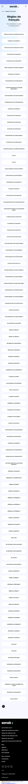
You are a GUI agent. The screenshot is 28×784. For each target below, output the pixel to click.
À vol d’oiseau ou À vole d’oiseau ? (14, 316)
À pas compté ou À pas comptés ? (14, 168)
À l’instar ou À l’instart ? (14, 109)
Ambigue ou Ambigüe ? (14, 617)
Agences (4, 747)
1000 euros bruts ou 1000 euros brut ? (14, 34)
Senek (14, 6)
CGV (3, 770)
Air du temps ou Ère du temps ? (14, 544)
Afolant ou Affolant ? (14, 517)
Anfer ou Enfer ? (14, 677)
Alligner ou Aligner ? (14, 591)
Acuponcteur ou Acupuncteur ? (14, 449)
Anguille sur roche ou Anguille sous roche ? (14, 684)
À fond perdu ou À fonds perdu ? (14, 81)
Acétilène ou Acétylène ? (14, 403)
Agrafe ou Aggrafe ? (14, 531)
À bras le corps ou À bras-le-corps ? (14, 47)
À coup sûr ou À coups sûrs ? (14, 61)
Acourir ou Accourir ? (14, 423)
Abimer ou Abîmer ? (14, 336)
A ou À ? (14, 162)
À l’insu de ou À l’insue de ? (14, 115)
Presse (3, 761)
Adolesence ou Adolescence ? (14, 477)
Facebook (11, 766)
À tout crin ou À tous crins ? (14, 236)
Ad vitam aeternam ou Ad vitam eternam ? (14, 463)
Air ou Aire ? (14, 557)
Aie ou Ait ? (14, 537)
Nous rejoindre (5, 752)
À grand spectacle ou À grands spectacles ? (14, 88)
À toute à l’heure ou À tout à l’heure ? (14, 270)
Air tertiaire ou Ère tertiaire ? (14, 564)
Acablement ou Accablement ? (14, 370)
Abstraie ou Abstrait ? (14, 363)
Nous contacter (6, 756)
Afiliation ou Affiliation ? (14, 504)
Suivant (16, 713)
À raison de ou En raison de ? (14, 216)
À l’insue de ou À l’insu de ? (14, 122)
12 (17, 710)
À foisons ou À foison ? (14, 74)
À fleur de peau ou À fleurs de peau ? (14, 67)
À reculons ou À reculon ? (14, 223)
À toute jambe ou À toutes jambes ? (14, 296)
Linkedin (5, 766)
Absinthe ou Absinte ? (14, 356)
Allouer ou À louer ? (14, 597)
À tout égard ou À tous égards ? (14, 250)
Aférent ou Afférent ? (14, 491)
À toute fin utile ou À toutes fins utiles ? (14, 283)
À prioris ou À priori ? (14, 188)
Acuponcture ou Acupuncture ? (14, 456)
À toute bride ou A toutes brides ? (14, 276)
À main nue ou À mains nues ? (14, 142)
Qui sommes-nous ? (7, 727)
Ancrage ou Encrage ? (14, 657)
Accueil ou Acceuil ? (14, 396)
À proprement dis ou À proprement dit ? (14, 202)
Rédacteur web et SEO (7, 738)
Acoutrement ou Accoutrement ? (14, 429)
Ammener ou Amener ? (14, 631)
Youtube (8, 766)
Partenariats (5, 759)
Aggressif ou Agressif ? (14, 524)
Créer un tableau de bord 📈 (9, 783)
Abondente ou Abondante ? (14, 343)
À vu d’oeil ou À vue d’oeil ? (14, 323)
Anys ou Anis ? (14, 699)
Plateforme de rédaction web (9, 735)
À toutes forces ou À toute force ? (14, 303)
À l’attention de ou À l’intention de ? (14, 102)
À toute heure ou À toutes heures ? (14, 290)
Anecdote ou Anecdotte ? (14, 671)
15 (10, 713)
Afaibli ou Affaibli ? (14, 484)
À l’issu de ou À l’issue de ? (14, 129)
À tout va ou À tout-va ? (14, 263)
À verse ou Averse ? (14, 310)
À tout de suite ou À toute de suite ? (14, 243)
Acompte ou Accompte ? (14, 410)
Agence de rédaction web (8, 733)
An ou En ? (14, 644)
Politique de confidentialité (8, 774)
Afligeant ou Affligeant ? (14, 511)
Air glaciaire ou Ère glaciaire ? (14, 551)
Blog (3, 744)
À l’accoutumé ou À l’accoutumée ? (14, 95)
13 (21, 710)
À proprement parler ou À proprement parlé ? (14, 209)
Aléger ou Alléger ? (14, 577)
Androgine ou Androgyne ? (14, 664)
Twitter (3, 766)
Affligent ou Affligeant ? (14, 497)
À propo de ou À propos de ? (14, 195)
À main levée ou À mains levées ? (14, 135)
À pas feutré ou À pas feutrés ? (14, 175)
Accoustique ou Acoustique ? (14, 383)
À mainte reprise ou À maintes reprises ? (14, 148)
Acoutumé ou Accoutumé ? (14, 436)
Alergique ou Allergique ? (14, 584)
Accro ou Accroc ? (14, 390)
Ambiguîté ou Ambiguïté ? (14, 624)
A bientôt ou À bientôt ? (14, 41)
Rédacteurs (5, 750)
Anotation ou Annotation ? (14, 692)
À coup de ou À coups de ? (14, 54)
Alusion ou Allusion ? (14, 604)
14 (24, 710)
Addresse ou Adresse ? (14, 471)
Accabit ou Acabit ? (14, 376)
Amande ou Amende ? (14, 611)
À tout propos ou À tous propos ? (14, 256)
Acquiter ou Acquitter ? (14, 443)
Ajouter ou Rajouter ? (14, 571)
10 (10, 710)
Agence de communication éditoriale (11, 741)
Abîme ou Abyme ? (14, 330)
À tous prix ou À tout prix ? (14, 230)
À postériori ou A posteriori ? (14, 182)
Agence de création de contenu (10, 730)
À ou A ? (14, 155)
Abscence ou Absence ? (14, 350)
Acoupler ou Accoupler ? (14, 416)
